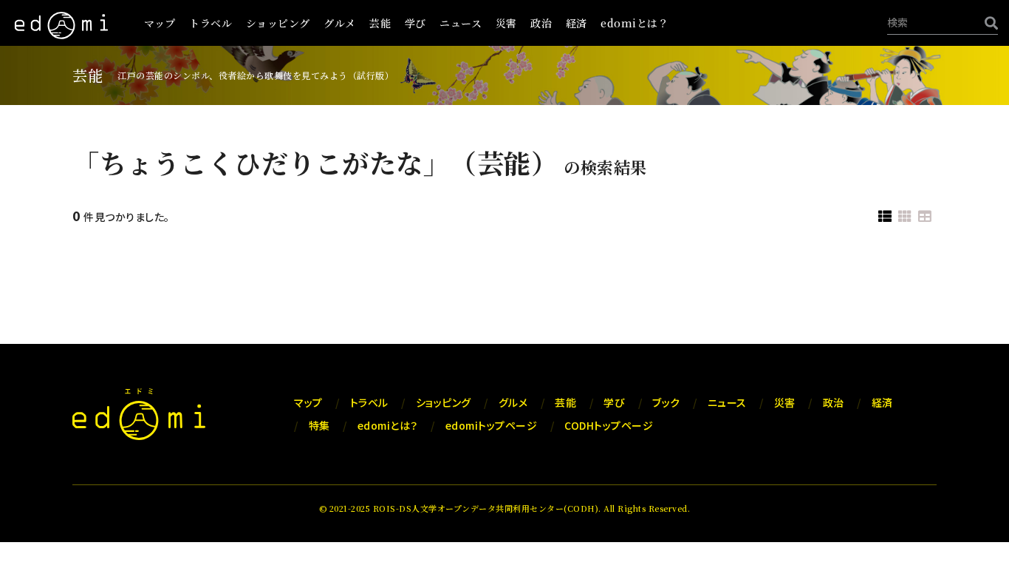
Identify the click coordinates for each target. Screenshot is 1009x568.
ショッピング (278, 23)
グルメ (340, 23)
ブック (666, 402)
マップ (160, 23)
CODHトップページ (608, 425)
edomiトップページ (491, 425)
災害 (506, 23)
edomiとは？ (634, 23)
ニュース (460, 23)
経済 (576, 23)
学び (415, 23)
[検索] (987, 22)
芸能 (380, 23)
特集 (319, 425)
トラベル (210, 23)
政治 (541, 23)
